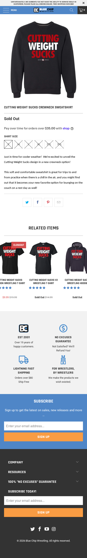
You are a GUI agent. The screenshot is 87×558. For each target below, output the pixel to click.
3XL (59, 144)
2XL (49, 144)
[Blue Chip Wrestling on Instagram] (54, 529)
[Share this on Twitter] (27, 202)
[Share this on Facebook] (37, 202)
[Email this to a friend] (58, 202)
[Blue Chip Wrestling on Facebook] (40, 529)
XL (38, 144)
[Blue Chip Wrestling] (43, 10)
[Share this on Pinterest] (48, 202)
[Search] (73, 10)
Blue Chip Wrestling (37, 540)
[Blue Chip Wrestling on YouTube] (47, 529)
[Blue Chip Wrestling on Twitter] (33, 529)
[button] (37, 287)
